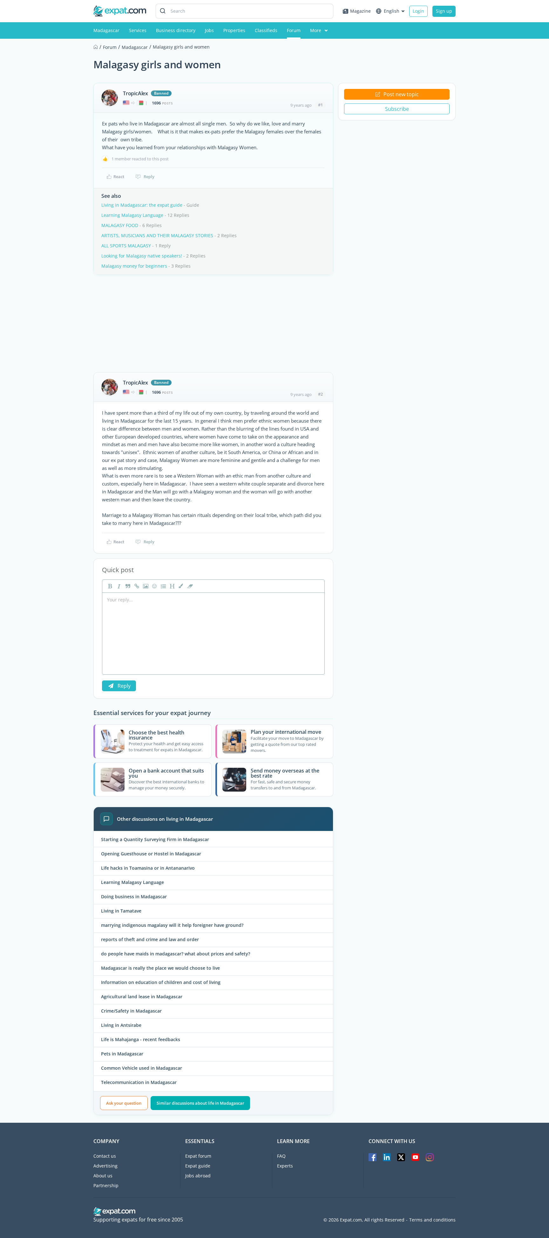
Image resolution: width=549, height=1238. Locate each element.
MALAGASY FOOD (119, 225)
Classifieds (266, 30)
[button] (180, 586)
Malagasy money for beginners (134, 266)
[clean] (189, 586)
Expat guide (197, 1166)
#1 (320, 105)
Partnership (106, 1185)
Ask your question (123, 1103)
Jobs (209, 30)
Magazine (360, 11)
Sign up (444, 11)
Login (418, 11)
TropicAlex (135, 93)
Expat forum (198, 1156)
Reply (149, 176)
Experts (285, 1166)
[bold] (109, 586)
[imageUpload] (144, 586)
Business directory (175, 30)
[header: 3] (171, 586)
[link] (136, 586)
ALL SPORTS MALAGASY (126, 246)
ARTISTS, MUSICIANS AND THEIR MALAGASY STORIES (157, 235)
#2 (320, 394)
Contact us (104, 1156)
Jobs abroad (198, 1176)
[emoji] (153, 586)
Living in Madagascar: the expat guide (141, 205)
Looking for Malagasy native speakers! (141, 256)
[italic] (118, 586)
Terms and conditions (432, 1220)
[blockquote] (127, 586)
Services (137, 30)
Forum (294, 30)
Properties (234, 30)
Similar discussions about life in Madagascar (200, 1103)
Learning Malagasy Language (132, 215)
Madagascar (106, 30)
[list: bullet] (162, 586)
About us (102, 1176)
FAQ (281, 1156)
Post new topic (401, 94)
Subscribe (397, 108)
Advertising (105, 1166)
